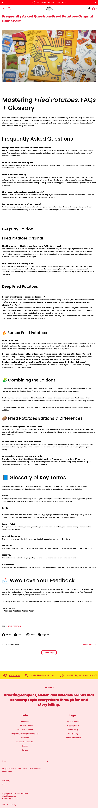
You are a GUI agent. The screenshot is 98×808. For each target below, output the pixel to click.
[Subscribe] (46, 761)
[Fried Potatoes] (49, 8)
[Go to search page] (9, 8)
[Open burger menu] (3, 8)
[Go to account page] (89, 9)
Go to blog (49, 653)
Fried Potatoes (14, 626)
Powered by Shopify (9, 798)
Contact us (14, 675)
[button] (9, 8)
